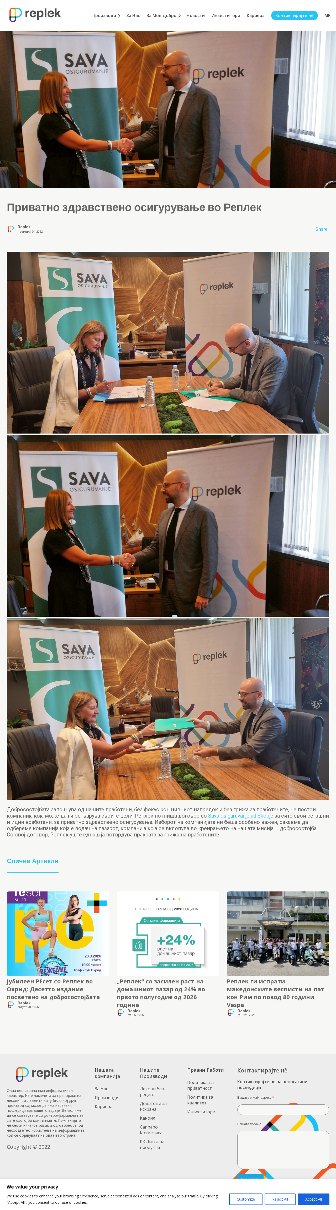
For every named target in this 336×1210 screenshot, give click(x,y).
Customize (246, 1199)
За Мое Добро (161, 15)
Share (322, 229)
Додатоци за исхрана (153, 1106)
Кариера (256, 15)
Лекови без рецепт (152, 1091)
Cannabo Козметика (151, 1130)
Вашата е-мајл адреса (255, 1097)
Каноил (147, 1118)
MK (327, 15)
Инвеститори (225, 15)
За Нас (133, 15)
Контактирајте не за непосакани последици (272, 1084)
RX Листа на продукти (152, 1144)
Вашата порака (249, 1124)
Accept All (313, 1199)
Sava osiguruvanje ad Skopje (240, 816)
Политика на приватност (200, 1085)
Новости (196, 15)
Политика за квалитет (200, 1100)
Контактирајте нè (294, 15)
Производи (104, 15)
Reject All (280, 1199)
